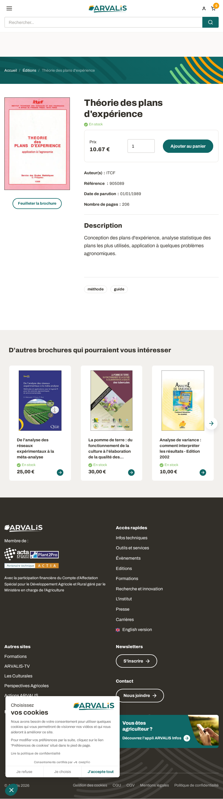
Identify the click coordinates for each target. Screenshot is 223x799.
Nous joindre (136, 695)
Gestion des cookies (90, 785)
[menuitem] (204, 8)
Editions (124, 568)
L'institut (124, 599)
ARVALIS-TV (17, 666)
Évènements (128, 558)
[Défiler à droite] (211, 423)
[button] (11, 789)
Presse (122, 609)
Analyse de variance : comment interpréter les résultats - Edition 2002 (180, 448)
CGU (117, 785)
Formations (127, 578)
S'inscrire (133, 661)
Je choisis (62, 772)
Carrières (125, 619)
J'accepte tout (101, 772)
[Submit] (210, 22)
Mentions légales (154, 785)
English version (137, 629)
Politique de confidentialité (196, 785)
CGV (130, 785)
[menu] (9, 8)
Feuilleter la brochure (37, 203)
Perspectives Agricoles (26, 685)
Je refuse (24, 772)
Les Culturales (18, 676)
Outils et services (132, 548)
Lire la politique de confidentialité (35, 753)
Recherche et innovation (139, 588)
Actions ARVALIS (21, 695)
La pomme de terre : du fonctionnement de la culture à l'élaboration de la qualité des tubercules (110, 449)
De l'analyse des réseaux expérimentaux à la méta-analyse (35, 448)
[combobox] (111, 22)
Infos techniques (131, 537)
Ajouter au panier (188, 146)
